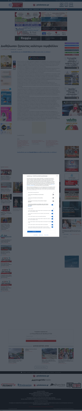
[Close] (57, 176)
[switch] (53, 194)
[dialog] (41, 205)
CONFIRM (34, 231)
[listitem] (41, 192)
